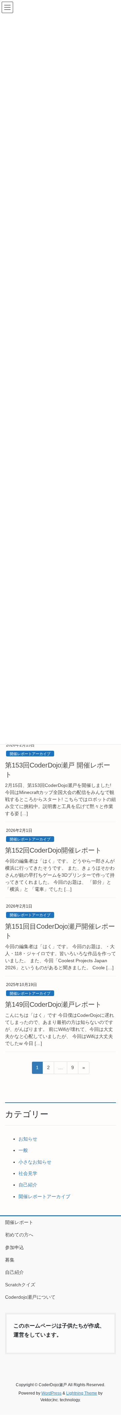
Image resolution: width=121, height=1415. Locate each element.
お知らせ (27, 1139)
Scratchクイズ (20, 1284)
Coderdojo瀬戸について (30, 1297)
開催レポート (19, 1222)
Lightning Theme (81, 1393)
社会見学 (27, 1173)
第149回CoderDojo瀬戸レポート (53, 1004)
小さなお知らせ (34, 1162)
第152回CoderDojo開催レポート (53, 850)
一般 (23, 1150)
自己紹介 (27, 1184)
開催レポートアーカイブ (30, 754)
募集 (9, 1260)
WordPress (51, 1393)
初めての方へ (19, 1234)
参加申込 (14, 1247)
